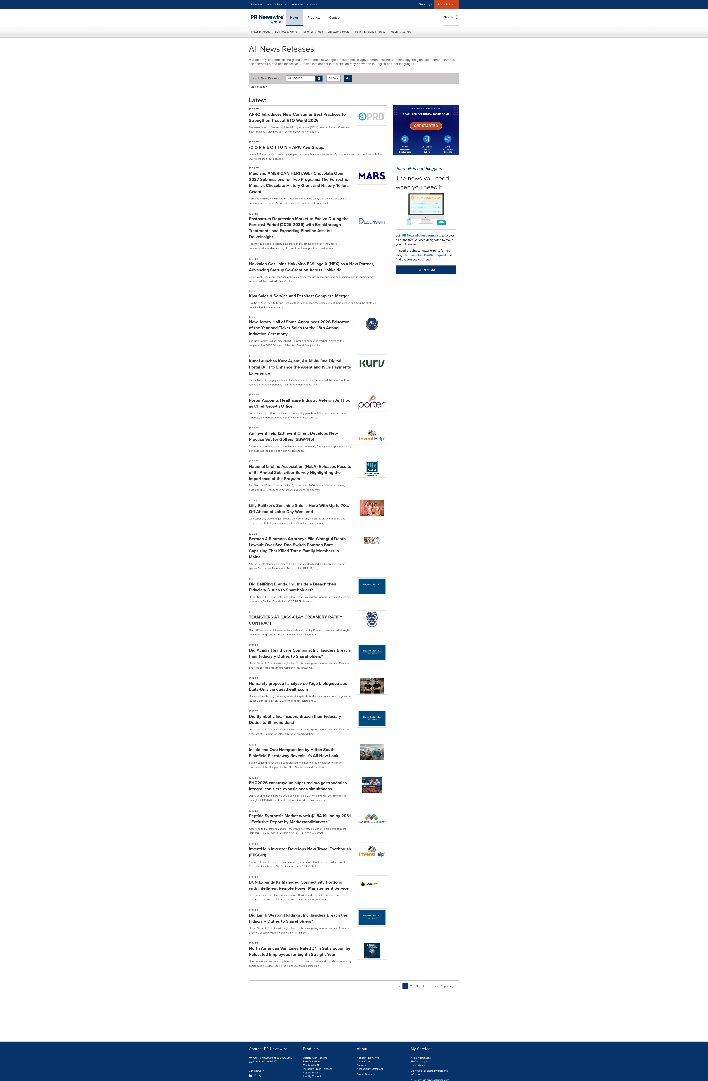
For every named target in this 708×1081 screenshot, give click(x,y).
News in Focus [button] (260, 31)
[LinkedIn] (251, 1075)
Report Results (311, 1073)
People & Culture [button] (401, 31)
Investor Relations (277, 4)
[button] (319, 78)
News (294, 17)
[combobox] (333, 78)
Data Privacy (418, 1065)
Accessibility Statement (370, 1069)
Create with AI (311, 1065)
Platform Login (419, 1061)
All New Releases (421, 1058)
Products (314, 17)
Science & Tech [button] (313, 31)
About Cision (364, 1061)
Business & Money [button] (287, 31)
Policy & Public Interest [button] (370, 31)
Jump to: (265, 78)
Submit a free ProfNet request (425, 255)
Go (348, 78)
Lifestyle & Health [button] (339, 31)
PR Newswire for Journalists (421, 235)
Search (448, 17)
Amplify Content (312, 1076)
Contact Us (255, 1071)
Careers (361, 1065)
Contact (334, 17)
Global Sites (364, 1074)
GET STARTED (426, 125)
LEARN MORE (426, 269)
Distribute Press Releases (317, 1069)
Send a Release (446, 4)
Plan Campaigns (312, 1061)
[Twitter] (260, 1075)
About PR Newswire (368, 1058)
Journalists (297, 4)
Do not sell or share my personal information (429, 1072)
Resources (257, 4)
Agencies (312, 4)
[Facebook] (255, 1075)
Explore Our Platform (315, 1058)
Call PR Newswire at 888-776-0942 (273, 1058)
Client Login (425, 4)
